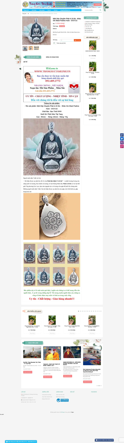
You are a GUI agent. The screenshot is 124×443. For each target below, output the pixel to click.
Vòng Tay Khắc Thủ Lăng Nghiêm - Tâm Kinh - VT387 (72, 326)
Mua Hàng (32, 333)
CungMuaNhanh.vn (65, 10)
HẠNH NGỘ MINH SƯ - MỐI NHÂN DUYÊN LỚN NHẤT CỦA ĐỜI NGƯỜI (52, 363)
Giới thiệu (34, 10)
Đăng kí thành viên (46, 398)
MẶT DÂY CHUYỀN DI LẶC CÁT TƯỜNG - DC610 (92, 326)
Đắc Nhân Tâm (87, 363)
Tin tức (49, 10)
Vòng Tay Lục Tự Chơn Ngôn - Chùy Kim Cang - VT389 (93, 115)
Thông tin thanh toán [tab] (52, 57)
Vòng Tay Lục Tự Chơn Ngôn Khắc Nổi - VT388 (52, 326)
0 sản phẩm (97, 4)
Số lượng (55, 39)
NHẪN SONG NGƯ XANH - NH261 (93, 51)
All (28, 13)
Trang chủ (26, 10)
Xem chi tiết (27, 376)
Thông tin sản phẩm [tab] (33, 57)
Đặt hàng (78, 40)
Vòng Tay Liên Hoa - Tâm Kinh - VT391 (93, 73)
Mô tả (25, 62)
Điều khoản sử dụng (60, 396)
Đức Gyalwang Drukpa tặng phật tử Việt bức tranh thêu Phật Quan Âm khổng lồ (72, 371)
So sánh (2, 414)
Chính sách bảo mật (60, 394)
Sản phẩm (41, 10)
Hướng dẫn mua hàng (46, 394)
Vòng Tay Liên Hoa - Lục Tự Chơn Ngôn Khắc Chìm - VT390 (92, 94)
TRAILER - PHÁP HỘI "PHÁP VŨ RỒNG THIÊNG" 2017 (31, 365)
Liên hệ (55, 10)
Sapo (72, 412)
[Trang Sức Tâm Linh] (62, 4)
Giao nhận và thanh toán (47, 396)
